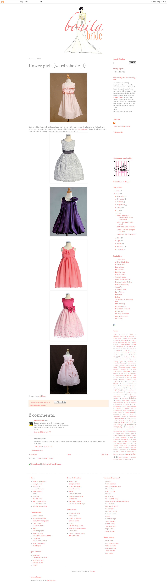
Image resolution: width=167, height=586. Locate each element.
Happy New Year (131, 392)
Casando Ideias (120, 277)
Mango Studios (38, 533)
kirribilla (126, 402)
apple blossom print (39, 481)
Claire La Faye (110, 491)
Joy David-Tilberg (128, 400)
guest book (131, 390)
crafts (132, 359)
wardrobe (43, 405)
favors (129, 379)
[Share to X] (60, 402)
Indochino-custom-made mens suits (117, 501)
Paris (124, 416)
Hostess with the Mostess (123, 282)
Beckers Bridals (110, 484)
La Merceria (118, 404)
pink (128, 418)
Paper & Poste (37, 499)
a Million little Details (122, 262)
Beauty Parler (118, 97)
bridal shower (125, 344)
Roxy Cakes (73, 531)
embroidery (133, 373)
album (131, 334)
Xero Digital (37, 546)
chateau (125, 354)
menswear (116, 414)
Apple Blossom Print (130, 338)
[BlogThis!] (58, 402)
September (121, 205)
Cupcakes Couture (119, 363)
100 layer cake (120, 259)
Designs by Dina (74, 484)
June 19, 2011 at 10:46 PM (43, 446)
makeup (118, 408)
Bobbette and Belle (125, 342)
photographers (119, 418)
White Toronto (110, 531)
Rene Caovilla (130, 427)
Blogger (92, 571)
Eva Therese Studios (112, 543)
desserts (123, 369)
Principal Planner (75, 494)
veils (117, 451)
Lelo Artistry (109, 553)
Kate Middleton (117, 402)
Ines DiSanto (109, 504)
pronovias (131, 423)
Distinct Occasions (75, 486)
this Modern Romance (122, 309)
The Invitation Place (125, 441)
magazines (116, 406)
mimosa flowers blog (122, 284)
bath (133, 340)
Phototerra (36, 538)
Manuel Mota (117, 410)
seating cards (120, 433)
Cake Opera (73, 516)
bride (134, 344)
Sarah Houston (110, 521)
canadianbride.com (128, 350)
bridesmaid (130, 346)
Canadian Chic (120, 274)
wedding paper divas (40, 506)
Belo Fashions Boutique (113, 486)
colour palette (125, 359)
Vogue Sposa (109, 529)
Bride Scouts (119, 269)
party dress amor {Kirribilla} (126, 227)
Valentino (133, 449)
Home (69, 455)
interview (124, 398)
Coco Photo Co (38, 523)
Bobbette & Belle (74, 513)
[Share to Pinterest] (65, 402)
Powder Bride (109, 509)
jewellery (118, 400)
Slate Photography (39, 543)
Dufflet (71, 523)
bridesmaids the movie (119, 348)
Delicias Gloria (124, 367)
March (119, 244)
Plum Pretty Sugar (121, 420)
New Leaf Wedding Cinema (42, 536)
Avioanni (108, 481)
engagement (119, 375)
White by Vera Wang (125, 459)
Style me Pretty (120, 304)
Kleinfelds (133, 402)
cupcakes (130, 361)
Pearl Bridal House (111, 506)
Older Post (104, 455)
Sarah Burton (132, 431)
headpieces (130, 394)
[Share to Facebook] (62, 402)
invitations (132, 398)
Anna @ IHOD (39, 420)
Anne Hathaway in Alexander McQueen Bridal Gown (125, 217)
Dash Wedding (119, 365)
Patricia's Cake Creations (77, 528)
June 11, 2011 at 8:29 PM (42, 432)
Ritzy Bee (118, 294)
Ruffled (117, 297)
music (131, 414)
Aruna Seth (125, 340)
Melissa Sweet (129, 412)
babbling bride (120, 265)
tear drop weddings (39, 501)
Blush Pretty (109, 541)
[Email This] (55, 402)
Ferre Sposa (109, 496)
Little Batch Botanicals (40, 558)
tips (120, 447)
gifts (133, 385)
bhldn (115, 342)
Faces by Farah (110, 546)
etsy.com (128, 375)
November (121, 199)
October (120, 202)
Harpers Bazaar (120, 394)
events (122, 379)
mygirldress (41, 396)
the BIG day (124, 439)
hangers (120, 392)
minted (35, 494)
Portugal (131, 420)
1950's (115, 334)
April (119, 241)
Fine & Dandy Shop (111, 499)
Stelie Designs (132, 435)
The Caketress (74, 536)
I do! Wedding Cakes (76, 526)
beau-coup (36, 555)
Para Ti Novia (119, 292)
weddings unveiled (121, 316)
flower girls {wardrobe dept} (126, 234)
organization (116, 416)
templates (116, 439)
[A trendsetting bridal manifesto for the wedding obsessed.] (114, 325)
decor (115, 367)
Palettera (36, 496)
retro (114, 429)
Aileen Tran (73, 481)
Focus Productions (127, 383)
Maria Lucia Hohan (128, 410)
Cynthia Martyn (132, 363)
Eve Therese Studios (122, 377)
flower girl (37, 405)
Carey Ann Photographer (129, 352)
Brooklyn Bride (120, 272)
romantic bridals (129, 429)
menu (124, 414)
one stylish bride (120, 289)
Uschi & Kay (119, 311)
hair (114, 392)
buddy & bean (37, 484)
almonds (131, 336)
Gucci (123, 390)
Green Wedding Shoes (122, 279)
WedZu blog (119, 319)
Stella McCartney (121, 437)
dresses (127, 371)
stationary (123, 435)
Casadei (118, 354)
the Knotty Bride (120, 306)
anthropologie (117, 338)
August (119, 207)
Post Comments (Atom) (45, 458)
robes (120, 429)
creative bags (117, 361)
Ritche (107, 516)
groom (117, 390)
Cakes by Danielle (75, 518)
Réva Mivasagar (110, 519)
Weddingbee (51, 580)
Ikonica (35, 528)
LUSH (132, 404)
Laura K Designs (38, 489)
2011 (117, 194)
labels (126, 404)
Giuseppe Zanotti (118, 388)
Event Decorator (74, 489)
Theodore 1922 (110, 526)
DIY (129, 369)
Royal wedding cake (119, 431)
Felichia (108, 494)
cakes (118, 351)
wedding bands (123, 457)
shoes (115, 435)
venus (122, 451)
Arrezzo (117, 340)
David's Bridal (130, 365)
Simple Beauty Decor (76, 496)
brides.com (120, 346)
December (121, 196)
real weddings (118, 425)
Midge (71, 491)
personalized (132, 416)
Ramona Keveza (111, 514)
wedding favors (38, 563)
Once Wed (118, 287)
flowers (115, 383)
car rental (116, 352)
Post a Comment (37, 450)
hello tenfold (37, 486)
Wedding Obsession (122, 314)
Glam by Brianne (131, 388)
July (118, 210)
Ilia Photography (38, 531)
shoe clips (130, 433)
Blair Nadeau (109, 489)
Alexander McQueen (119, 336)
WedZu (35, 565)
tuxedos (125, 447)
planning (133, 418)
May (119, 238)
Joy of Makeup (110, 551)
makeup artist (129, 408)
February (120, 246)
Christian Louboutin (124, 357)
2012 (117, 191)
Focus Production (38, 526)
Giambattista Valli (124, 385)
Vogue (122, 454)
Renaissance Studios (40, 541)
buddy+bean (132, 348)
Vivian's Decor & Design (77, 504)
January (120, 249)
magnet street (37, 491)
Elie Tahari (124, 373)
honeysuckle (117, 396)
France (115, 385)
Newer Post (33, 455)
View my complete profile (121, 126)
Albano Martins (38, 516)
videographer (130, 451)
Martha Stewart (117, 412)
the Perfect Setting (75, 501)
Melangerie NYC (38, 560)
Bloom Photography (39, 518)
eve (135, 375)
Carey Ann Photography (41, 521)
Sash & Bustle (110, 524)
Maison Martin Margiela (129, 406)
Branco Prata (119, 267)
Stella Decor (73, 499)
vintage (115, 454)
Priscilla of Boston (119, 423)
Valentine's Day (123, 449)
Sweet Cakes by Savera (77, 533)
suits (131, 437)
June (119, 213)
